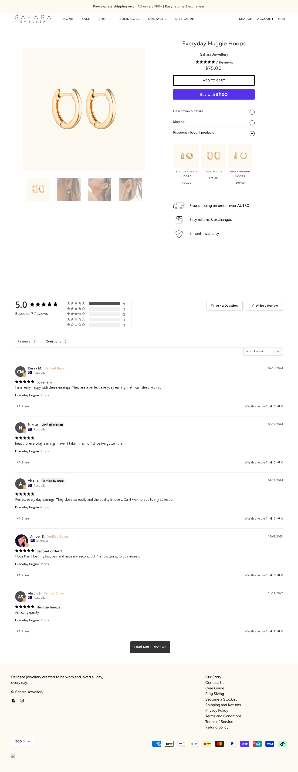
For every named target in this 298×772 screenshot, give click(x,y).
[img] (13, 700)
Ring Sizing (214, 693)
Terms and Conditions (223, 716)
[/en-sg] (33, 19)
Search (246, 18)
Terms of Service (219, 721)
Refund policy (216, 727)
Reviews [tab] (23, 341)
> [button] (150, 647)
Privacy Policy (216, 710)
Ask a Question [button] (227, 305)
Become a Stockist (221, 699)
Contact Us (214, 682)
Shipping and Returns (223, 705)
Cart (282, 18)
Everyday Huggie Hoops (32, 395)
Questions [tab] (53, 341)
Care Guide (214, 688)
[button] (272, 406)
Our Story (213, 677)
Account (265, 18)
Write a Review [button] (267, 305)
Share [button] (25, 406)
